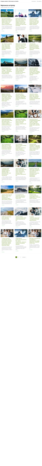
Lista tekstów (34, 1)
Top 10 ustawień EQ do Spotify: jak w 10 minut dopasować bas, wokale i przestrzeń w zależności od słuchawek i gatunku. (7, 147)
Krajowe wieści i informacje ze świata (9, 1)
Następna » (24, 257)
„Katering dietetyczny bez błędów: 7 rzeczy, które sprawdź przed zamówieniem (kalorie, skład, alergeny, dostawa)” (7, 197)
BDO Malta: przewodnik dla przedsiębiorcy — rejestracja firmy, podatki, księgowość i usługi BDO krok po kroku (34, 241)
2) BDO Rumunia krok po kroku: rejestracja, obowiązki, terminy (6, 218)
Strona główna (39, 1)
